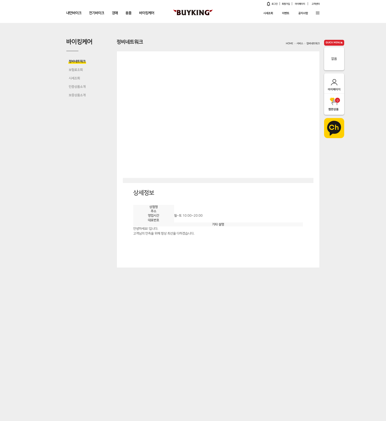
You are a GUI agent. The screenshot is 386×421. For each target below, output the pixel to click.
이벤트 (285, 13)
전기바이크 (96, 13)
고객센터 (316, 4)
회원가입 (286, 4)
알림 (268, 4)
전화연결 (220, 243)
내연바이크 (73, 13)
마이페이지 (300, 4)
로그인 (275, 4)
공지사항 (303, 13)
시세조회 (268, 13)
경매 (115, 13)
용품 (128, 13)
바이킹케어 (146, 13)
